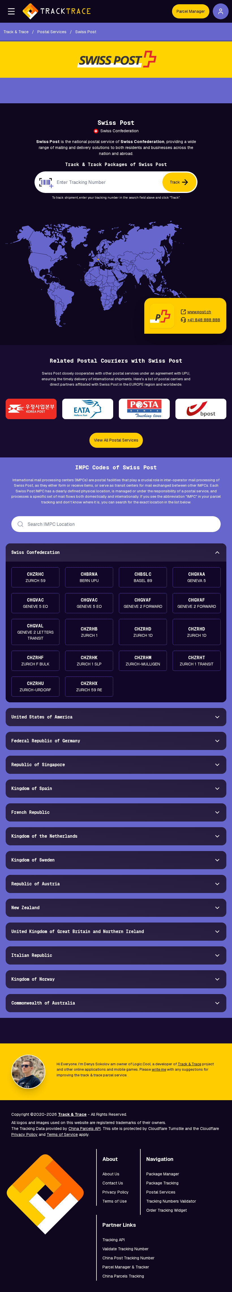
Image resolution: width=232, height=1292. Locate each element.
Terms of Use (114, 1201)
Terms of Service (62, 1134)
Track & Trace (189, 1064)
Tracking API (113, 1239)
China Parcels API (84, 1128)
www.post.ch (199, 311)
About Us (110, 1174)
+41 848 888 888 (203, 319)
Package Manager (162, 1174)
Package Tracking (162, 1183)
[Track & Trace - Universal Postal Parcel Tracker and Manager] (57, 11)
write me (159, 1069)
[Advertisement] (116, 90)
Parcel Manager (191, 11)
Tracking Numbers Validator (171, 1201)
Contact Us (112, 1183)
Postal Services (160, 1192)
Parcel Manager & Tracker (125, 1267)
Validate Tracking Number (125, 1248)
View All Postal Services (116, 440)
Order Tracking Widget (166, 1210)
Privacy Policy (24, 1134)
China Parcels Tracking (123, 1276)
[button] (11, 11)
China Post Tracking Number (128, 1258)
